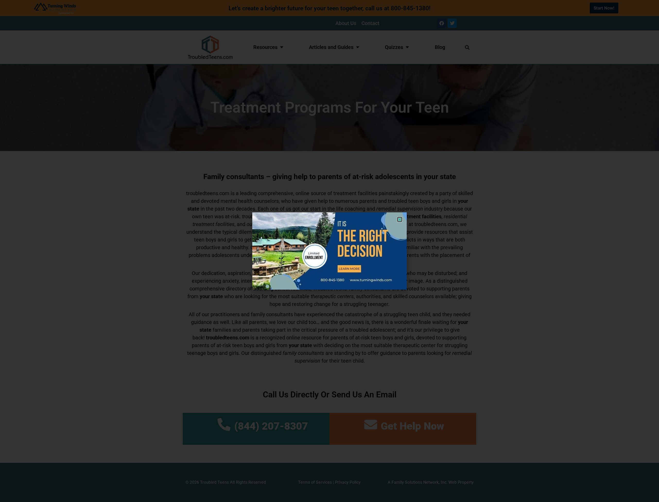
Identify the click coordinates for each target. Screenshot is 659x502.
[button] (400, 219)
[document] (329, 251)
